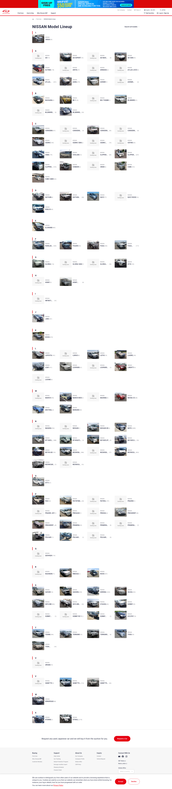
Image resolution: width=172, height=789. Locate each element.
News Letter (122, 763)
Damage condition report (60, 764)
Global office (78, 761)
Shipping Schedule (59, 767)
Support (53, 13)
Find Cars (21, 13)
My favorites (150, 13)
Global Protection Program (61, 761)
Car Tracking (57, 759)
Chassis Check (58, 770)
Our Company (121, 10)
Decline (133, 781)
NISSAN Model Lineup (50, 19)
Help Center (57, 756)
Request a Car (122, 739)
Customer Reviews (37, 761)
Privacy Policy (58, 785)
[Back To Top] (167, 778)
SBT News (136, 10)
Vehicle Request (101, 759)
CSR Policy (78, 764)
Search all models (131, 27)
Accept (120, 781)
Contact (129, 10)
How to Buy (30, 13)
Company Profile (79, 759)
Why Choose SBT (42, 13)
